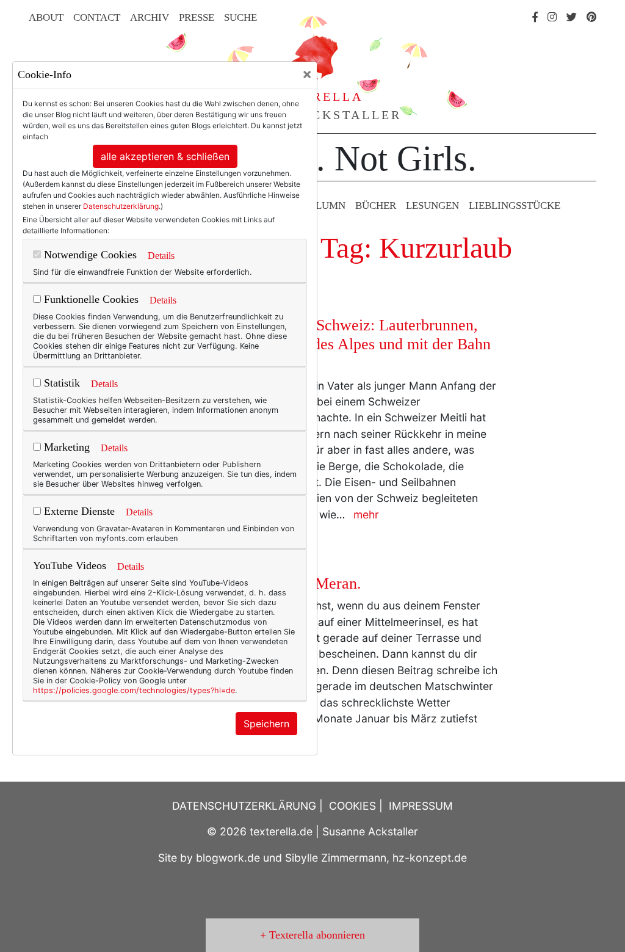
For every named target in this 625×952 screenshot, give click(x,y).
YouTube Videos (69, 565)
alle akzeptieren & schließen (165, 156)
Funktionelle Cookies (90, 299)
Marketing (65, 447)
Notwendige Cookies (89, 255)
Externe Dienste (78, 511)
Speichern (266, 724)
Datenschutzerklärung (121, 206)
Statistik (60, 383)
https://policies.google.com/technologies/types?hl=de (134, 690)
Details (161, 255)
